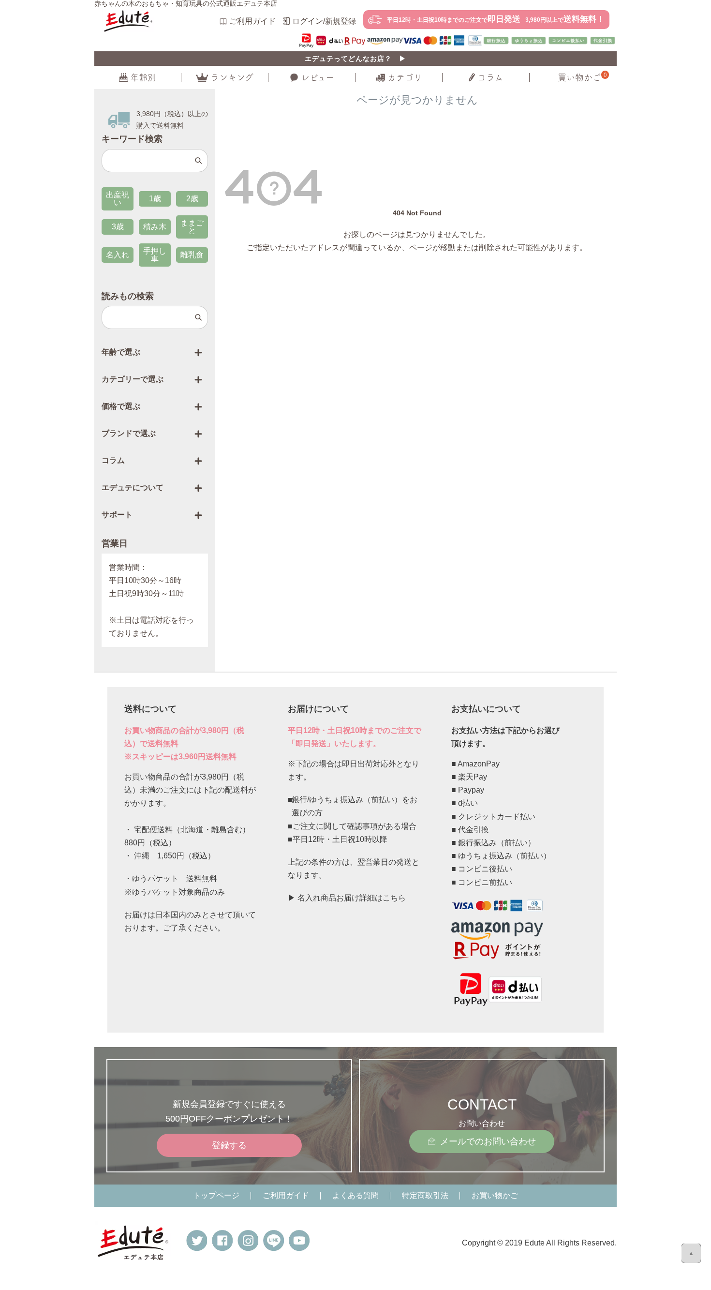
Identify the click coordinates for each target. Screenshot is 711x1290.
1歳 (155, 199)
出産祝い (117, 199)
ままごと (192, 227)
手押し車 (154, 255)
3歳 (118, 227)
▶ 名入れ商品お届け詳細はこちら (347, 898)
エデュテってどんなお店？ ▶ (355, 58)
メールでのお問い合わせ (488, 1141)
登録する (229, 1145)
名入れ (117, 255)
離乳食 (192, 255)
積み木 (154, 227)
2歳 (192, 199)
